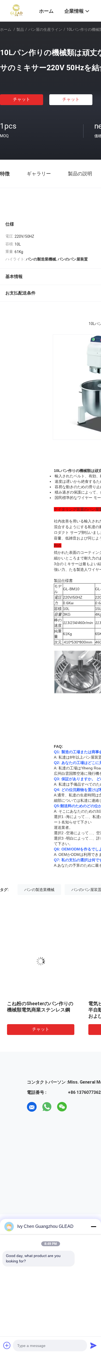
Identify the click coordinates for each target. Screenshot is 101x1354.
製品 (20, 29)
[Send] (93, 1345)
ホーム (5, 29)
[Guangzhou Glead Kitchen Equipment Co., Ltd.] (16, 10)
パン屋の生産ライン (45, 29)
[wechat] (62, 1107)
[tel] (77, 1107)
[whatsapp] (47, 1107)
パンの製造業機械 (39, 889)
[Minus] (93, 1226)
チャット (21, 99)
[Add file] (7, 1345)
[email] (32, 1107)
